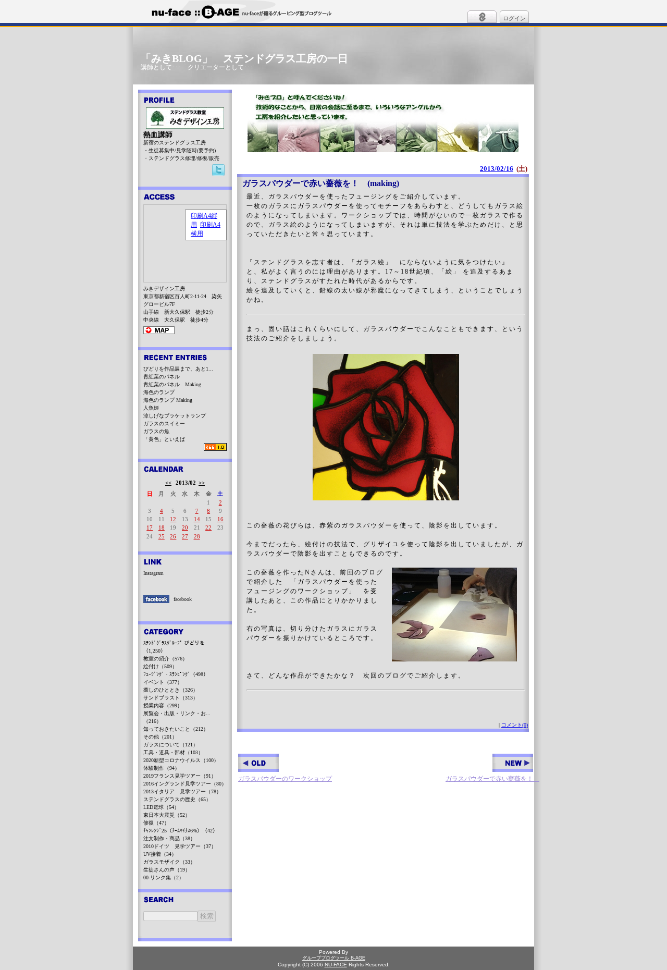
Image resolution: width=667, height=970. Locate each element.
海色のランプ (159, 392)
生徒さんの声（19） (166, 870)
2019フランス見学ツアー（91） (179, 776)
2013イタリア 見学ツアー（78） (182, 791)
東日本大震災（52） (166, 815)
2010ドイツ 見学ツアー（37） (179, 846)
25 (161, 536)
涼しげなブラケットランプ (174, 416)
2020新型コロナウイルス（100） (181, 760)
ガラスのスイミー (164, 423)
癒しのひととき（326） (170, 690)
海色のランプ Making (167, 400)
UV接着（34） (160, 854)
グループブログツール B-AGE (333, 958)
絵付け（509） (160, 666)
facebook (183, 599)
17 (149, 527)
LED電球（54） (161, 807)
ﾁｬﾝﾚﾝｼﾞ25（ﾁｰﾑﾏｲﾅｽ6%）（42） (180, 830)
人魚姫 (151, 408)
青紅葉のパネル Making (172, 384)
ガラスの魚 (156, 431)
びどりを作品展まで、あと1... (178, 369)
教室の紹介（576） (165, 658)
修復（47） (156, 823)
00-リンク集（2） (163, 877)
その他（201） (160, 737)
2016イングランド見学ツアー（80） (185, 784)
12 (173, 519)
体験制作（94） (161, 768)
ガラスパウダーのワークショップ (285, 778)
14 (197, 519)
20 (185, 527)
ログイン (514, 18)
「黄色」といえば (164, 439)
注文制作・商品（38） (169, 838)
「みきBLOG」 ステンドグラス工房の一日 (244, 58)
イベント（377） (162, 682)
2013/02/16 (496, 169)
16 (220, 519)
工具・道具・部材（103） (173, 752)
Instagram (153, 573)
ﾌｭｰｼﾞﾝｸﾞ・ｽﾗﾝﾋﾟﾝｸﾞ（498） (175, 674)
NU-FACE (336, 964)
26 (173, 536)
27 (185, 536)
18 (161, 527)
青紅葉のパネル (161, 376)
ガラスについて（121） (170, 744)
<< (168, 483)
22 (208, 527)
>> (202, 483)
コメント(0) (514, 725)
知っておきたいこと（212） (175, 729)
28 (197, 536)
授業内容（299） (162, 705)
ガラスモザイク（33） (169, 862)
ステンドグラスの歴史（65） (177, 799)
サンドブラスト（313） (170, 698)
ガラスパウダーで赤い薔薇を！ (492, 778)
